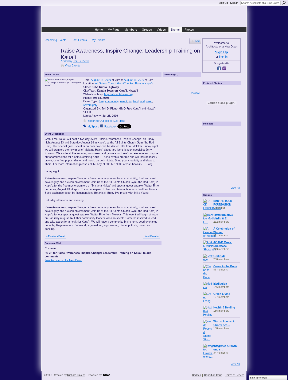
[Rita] (209, 155)
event (123, 101)
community (111, 101)
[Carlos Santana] (232, 167)
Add (197, 41)
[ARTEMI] (209, 133)
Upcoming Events (55, 40)
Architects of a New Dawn (145, 17)
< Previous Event (55, 236)
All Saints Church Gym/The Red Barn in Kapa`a (124, 83)
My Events (98, 40)
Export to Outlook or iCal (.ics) (106, 120)
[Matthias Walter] (232, 133)
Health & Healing (224, 307)
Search (284, 3)
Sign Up (223, 2)
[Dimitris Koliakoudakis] (232, 178)
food (136, 101)
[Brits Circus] (232, 155)
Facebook (110, 126)
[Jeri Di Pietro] (51, 59)
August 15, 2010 (134, 79)
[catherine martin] (220, 155)
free (101, 101)
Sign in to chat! (258, 377)
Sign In (234, 2)
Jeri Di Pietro (81, 61)
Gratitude (219, 256)
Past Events (79, 40)
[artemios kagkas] (220, 144)
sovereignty (90, 105)
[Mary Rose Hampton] (209, 167)
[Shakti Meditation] (232, 144)
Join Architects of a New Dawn (63, 260)
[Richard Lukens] (220, 133)
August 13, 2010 (101, 79)
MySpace (93, 126)
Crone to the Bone (225, 266)
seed (149, 101)
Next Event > (152, 236)
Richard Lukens (76, 375)
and (142, 101)
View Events (72, 65)
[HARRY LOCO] (209, 144)
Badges (196, 375)
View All (195, 93)
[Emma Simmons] (209, 178)
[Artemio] (220, 178)
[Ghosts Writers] (220, 167)
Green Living (221, 293)
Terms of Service (234, 375)
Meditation (220, 283)
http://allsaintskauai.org (118, 94)
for (130, 101)
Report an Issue (213, 375)
